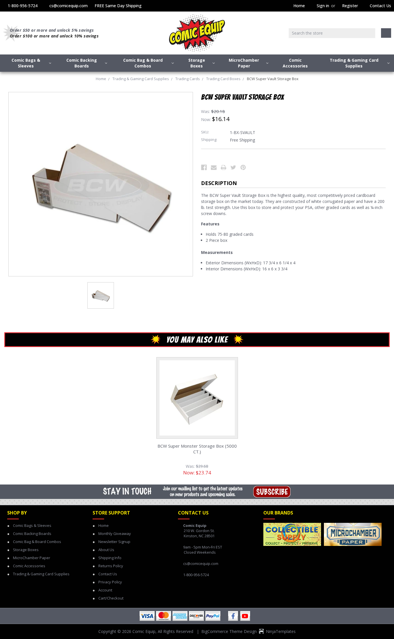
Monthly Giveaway (114, 533)
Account (105, 590)
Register (350, 5)
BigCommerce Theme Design (229, 631)
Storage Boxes (196, 63)
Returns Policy (110, 565)
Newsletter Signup (114, 541)
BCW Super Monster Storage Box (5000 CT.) (197, 449)
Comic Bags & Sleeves (26, 63)
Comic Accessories (295, 63)
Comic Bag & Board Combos (143, 63)
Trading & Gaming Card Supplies (354, 63)
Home (299, 5)
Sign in (323, 5)
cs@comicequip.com (68, 5)
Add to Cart (197, 404)
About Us (106, 549)
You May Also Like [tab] (197, 339)
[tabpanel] (197, 418)
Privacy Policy (110, 582)
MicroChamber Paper (244, 63)
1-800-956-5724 (22, 5)
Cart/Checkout (110, 598)
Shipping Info (109, 557)
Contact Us (380, 5)
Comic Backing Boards (81, 63)
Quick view (197, 391)
